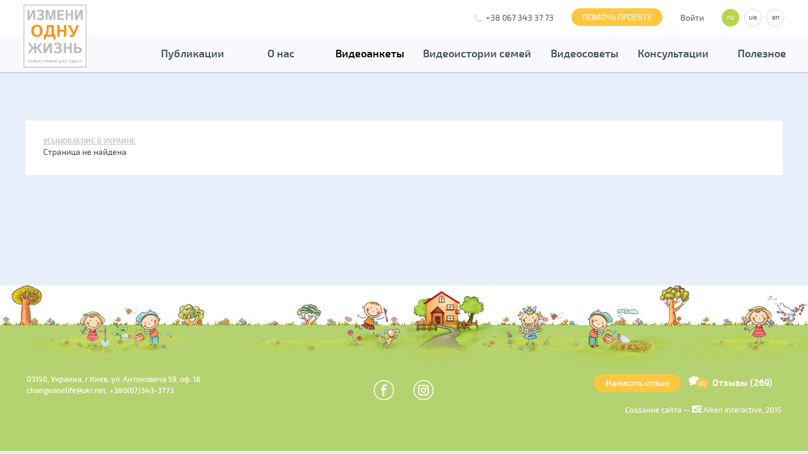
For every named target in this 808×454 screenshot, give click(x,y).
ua (753, 17)
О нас (281, 53)
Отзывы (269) (742, 383)
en (776, 17)
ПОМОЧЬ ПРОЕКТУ (617, 17)
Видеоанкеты (370, 53)
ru (730, 17)
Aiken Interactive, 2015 (741, 410)
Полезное (762, 53)
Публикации (192, 53)
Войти (692, 18)
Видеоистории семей (477, 53)
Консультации (673, 53)
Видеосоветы (585, 53)
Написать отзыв (637, 383)
